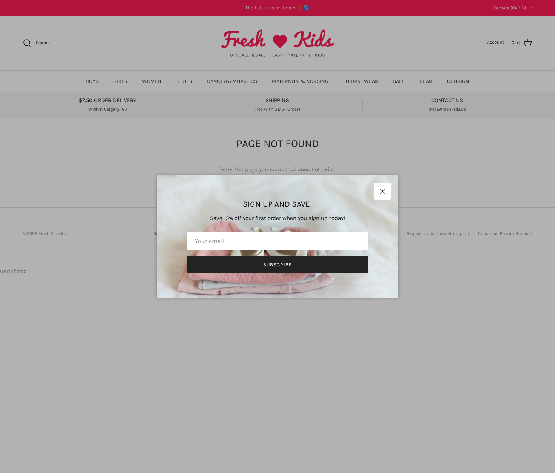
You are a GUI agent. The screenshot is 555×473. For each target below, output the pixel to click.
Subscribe (277, 264)
